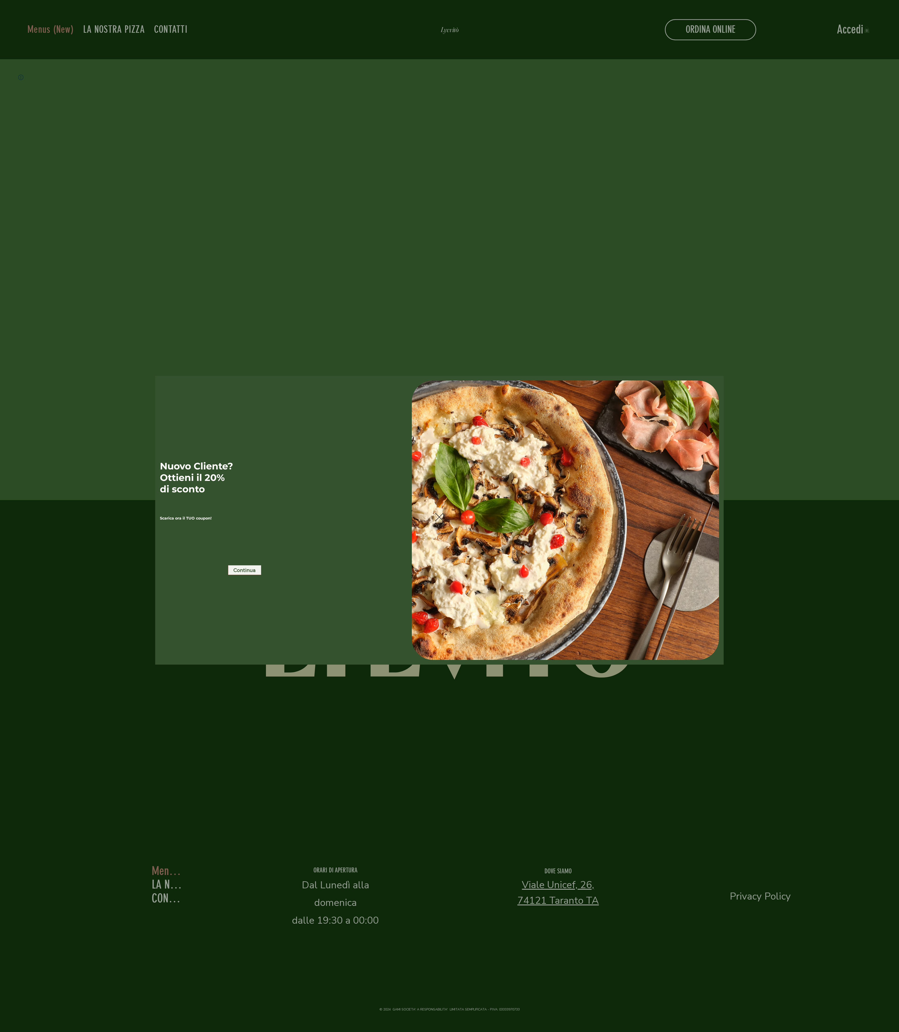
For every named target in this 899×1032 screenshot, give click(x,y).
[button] (439, 517)
